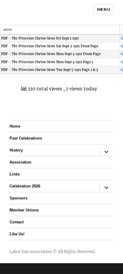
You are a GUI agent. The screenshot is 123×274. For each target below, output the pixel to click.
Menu (103, 9)
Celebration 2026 (25, 186)
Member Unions (24, 210)
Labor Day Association (31, 251)
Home (15, 126)
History (16, 150)
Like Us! (17, 234)
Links (15, 174)
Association (20, 162)
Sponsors (18, 198)
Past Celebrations (26, 138)
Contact (17, 222)
